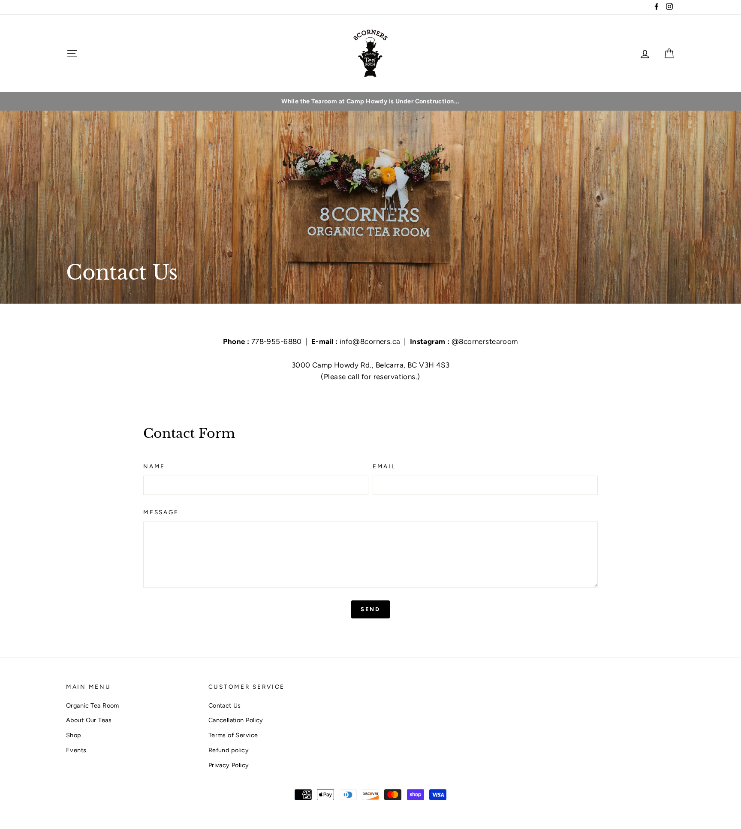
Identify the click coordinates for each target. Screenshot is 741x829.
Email (384, 466)
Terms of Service (233, 735)
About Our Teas (88, 720)
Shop (73, 735)
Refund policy (228, 750)
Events (76, 750)
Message (160, 512)
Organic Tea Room (92, 705)
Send (370, 609)
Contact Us (224, 705)
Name (154, 466)
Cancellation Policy (235, 720)
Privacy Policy (228, 765)
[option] (370, 101)
